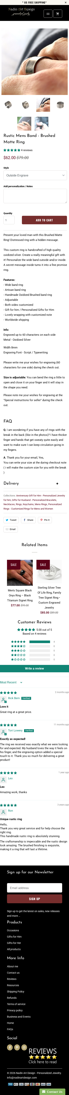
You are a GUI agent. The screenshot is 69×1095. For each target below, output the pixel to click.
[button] (12, 150)
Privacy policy (15, 1010)
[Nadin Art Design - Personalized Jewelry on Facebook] (10, 1047)
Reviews (11, 979)
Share (30, 520)
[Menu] (48, 14)
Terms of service (16, 1004)
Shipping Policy (15, 991)
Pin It (46, 520)
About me (12, 966)
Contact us (13, 972)
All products (14, 949)
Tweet (13, 520)
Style (6, 167)
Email (12, 529)
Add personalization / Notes (18, 186)
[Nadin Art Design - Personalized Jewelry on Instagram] (24, 1047)
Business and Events (19, 1016)
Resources (13, 985)
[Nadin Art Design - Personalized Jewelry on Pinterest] (17, 1047)
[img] (8, 692)
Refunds (12, 997)
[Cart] (57, 14)
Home (10, 1022)
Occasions (13, 930)
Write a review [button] (34, 668)
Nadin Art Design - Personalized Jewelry (38, 1073)
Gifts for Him (14, 936)
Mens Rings (41, 504)
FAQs (10, 1029)
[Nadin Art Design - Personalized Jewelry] (21, 14)
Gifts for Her (14, 942)
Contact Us (54, 1091)
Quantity (7, 213)
